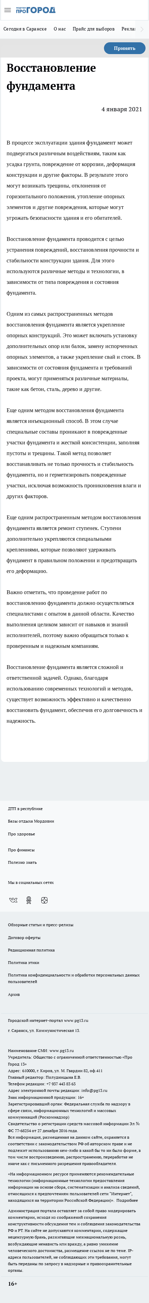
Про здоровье (21, 833)
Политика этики (23, 962)
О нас (60, 29)
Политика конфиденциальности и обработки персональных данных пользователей (74, 978)
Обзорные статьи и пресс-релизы (40, 924)
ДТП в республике (25, 808)
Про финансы (21, 849)
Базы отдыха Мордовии (31, 821)
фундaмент (101, 142)
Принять (124, 48)
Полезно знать (22, 862)
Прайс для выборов (94, 29)
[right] (142, 29)
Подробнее (127, 1200)
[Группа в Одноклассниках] (29, 900)
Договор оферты (24, 937)
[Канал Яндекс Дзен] (44, 900)
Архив (14, 994)
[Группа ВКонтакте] (13, 900)
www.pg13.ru (76, 1020)
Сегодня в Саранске (25, 29)
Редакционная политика (31, 950)
